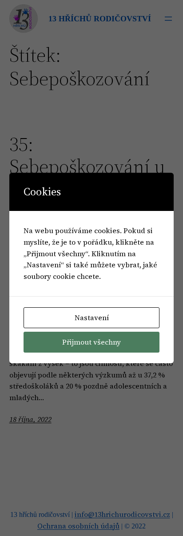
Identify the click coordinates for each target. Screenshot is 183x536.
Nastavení (92, 317)
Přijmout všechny (91, 342)
